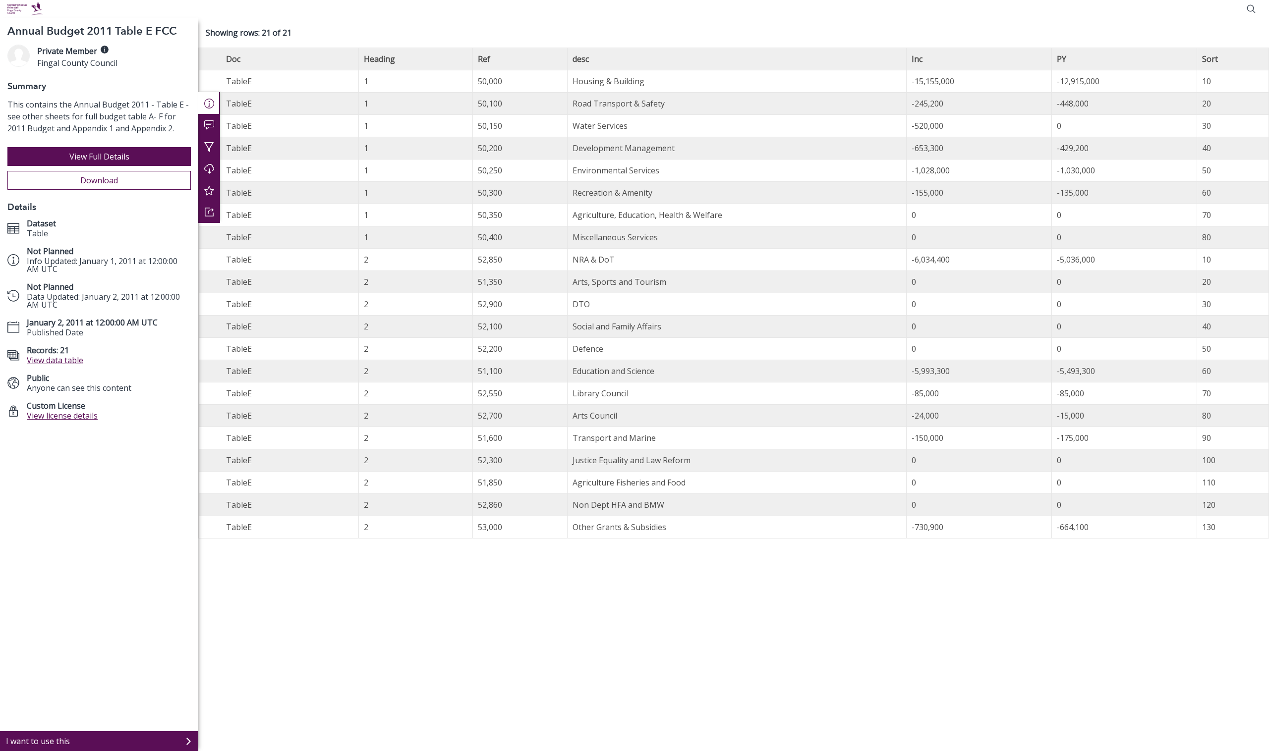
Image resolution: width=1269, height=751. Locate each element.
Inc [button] (917, 59)
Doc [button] (233, 59)
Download (99, 180)
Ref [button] (484, 59)
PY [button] (1061, 59)
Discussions (209, 125)
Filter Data (209, 147)
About (209, 103)
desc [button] (581, 59)
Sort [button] (1210, 59)
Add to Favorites (209, 190)
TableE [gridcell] (239, 81)
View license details (62, 415)
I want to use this (38, 741)
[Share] (209, 212)
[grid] (733, 293)
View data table (55, 360)
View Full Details (99, 156)
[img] (105, 49)
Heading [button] (379, 59)
